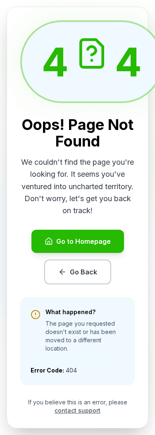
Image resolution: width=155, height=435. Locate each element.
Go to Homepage (83, 241)
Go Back (83, 272)
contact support (77, 410)
